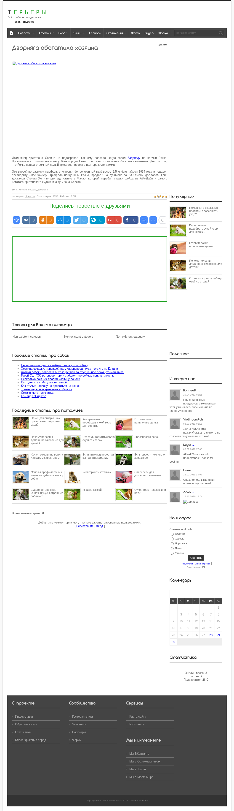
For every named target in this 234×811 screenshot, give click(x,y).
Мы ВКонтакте (139, 753)
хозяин (23, 189)
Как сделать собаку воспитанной (44, 382)
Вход (99, 526)
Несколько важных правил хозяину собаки (50, 379)
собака (32, 189)
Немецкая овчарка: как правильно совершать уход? (45, 421)
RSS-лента (136, 724)
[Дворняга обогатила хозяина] (89, 105)
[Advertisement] (90, 269)
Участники (79, 724)
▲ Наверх (9, 8)
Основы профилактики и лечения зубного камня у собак (47, 475)
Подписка (28, 21)
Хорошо (179, 538)
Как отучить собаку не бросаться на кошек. (51, 386)
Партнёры (79, 732)
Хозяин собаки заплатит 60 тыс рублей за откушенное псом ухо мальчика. (72, 372)
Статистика (23, 732)
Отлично (180, 533)
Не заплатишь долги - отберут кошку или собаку (54, 365)
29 (218, 635)
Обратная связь (26, 724)
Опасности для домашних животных (147, 474)
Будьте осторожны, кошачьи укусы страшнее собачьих (47, 493)
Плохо (178, 548)
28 (211, 635)
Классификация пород (30, 740)
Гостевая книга (82, 716)
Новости (30, 196)
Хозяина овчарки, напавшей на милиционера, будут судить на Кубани (69, 368)
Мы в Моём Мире (141, 777)
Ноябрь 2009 (195, 594)
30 (173, 642)
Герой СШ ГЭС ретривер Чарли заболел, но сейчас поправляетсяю (67, 375)
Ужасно (179, 553)
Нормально (181, 543)
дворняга (42, 189)
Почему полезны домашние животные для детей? (47, 440)
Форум (76, 740)
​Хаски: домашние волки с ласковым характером (47, 456)
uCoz (145, 800)
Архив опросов (202, 564)
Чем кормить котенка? (96, 472)
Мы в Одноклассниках (144, 761)
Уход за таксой (92, 489)
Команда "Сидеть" (33, 396)
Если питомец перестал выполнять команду (98, 456)
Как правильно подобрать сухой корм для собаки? (96, 422)
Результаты (187, 564)
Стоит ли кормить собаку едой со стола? (98, 438)
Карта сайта (137, 716)
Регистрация (84, 526)
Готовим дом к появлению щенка (146, 421)
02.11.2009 (163, 45)
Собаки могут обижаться (38, 392)
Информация (24, 716)
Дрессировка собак (146, 437)
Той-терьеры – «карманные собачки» (46, 389)
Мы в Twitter (137, 769)
